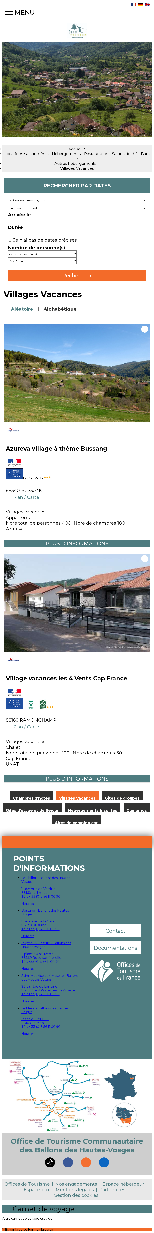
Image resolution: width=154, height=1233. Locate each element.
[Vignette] (123, 309)
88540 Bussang (34, 925)
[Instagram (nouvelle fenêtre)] (86, 1162)
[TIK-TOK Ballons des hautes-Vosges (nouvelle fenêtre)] (50, 1162)
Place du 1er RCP (35, 1019)
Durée (15, 227)
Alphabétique (60, 309)
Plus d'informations (77, 543)
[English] (147, 5)
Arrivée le (19, 214)
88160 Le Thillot (34, 893)
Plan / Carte (26, 497)
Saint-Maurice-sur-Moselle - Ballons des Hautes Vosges (49, 977)
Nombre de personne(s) (36, 247)
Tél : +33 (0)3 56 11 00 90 (40, 929)
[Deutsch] (140, 5)
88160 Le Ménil (33, 1023)
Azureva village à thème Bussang (56, 448)
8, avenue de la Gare (38, 921)
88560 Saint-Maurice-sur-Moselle (48, 990)
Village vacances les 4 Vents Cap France (66, 678)
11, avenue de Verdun (39, 889)
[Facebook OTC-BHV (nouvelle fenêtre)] (68, 1162)
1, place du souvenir (37, 954)
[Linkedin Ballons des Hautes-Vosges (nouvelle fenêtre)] (104, 1162)
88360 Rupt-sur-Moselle (41, 958)
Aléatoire (22, 309)
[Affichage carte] (148, 309)
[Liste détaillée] (135, 309)
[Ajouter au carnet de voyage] (144, 329)
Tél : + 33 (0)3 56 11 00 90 (40, 896)
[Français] (133, 5)
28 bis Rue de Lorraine (39, 986)
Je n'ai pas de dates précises (45, 240)
